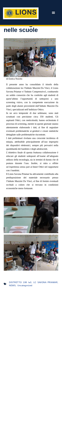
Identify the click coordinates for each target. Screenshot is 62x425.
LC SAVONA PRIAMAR (45, 282)
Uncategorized (24, 285)
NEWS (12, 285)
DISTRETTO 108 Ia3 (20, 282)
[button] (53, 12)
